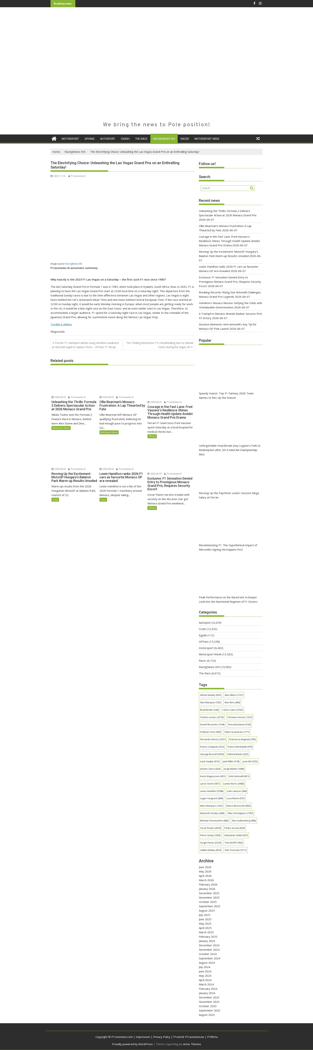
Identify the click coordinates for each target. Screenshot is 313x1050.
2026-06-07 (60, 397)
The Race (141, 138)
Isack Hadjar (209, 761)
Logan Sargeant (211, 798)
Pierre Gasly (210, 835)
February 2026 (208, 884)
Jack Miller (231, 761)
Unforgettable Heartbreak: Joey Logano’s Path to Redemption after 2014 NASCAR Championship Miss (229, 450)
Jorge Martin (234, 768)
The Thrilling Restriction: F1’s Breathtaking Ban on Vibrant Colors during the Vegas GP (159, 345)
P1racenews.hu (194, 1037)
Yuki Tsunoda (235, 850)
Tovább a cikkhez (61, 324)
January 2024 (207, 993)
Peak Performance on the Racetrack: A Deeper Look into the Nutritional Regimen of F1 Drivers (228, 599)
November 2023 (209, 1001)
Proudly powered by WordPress (132, 1044)
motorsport (70, 138)
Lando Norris (233, 783)
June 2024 (205, 971)
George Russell (212, 754)
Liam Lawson (237, 791)
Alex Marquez (210, 702)
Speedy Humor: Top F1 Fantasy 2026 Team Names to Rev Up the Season (226, 395)
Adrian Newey (210, 695)
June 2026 (205, 867)
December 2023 (209, 997)
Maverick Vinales (212, 813)
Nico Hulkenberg (244, 820)
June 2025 (205, 919)
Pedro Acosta (234, 828)
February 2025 (208, 936)
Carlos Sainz (232, 709)
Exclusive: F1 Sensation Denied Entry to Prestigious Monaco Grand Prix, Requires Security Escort (230, 281)
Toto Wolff (234, 842)
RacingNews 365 (164, 138)
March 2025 (206, 932)
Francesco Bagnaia (242, 739)
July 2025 (204, 915)
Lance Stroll (210, 783)
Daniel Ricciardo (212, 724)
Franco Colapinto (212, 746)
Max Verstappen (240, 813)
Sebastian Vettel (236, 835)
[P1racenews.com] (54, 138)
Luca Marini (236, 798)
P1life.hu (212, 1037)
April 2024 (205, 980)
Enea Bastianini (239, 724)
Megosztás (58, 331)
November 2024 (209, 949)
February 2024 (208, 988)
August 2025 (207, 910)
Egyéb (203, 635)
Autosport (107, 138)
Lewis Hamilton (211, 791)
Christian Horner (239, 717)
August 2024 (207, 962)
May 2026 (205, 871)
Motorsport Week (207, 138)
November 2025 (209, 897)
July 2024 (204, 967)
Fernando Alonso (213, 739)
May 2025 (205, 923)
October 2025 (208, 902)
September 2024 (209, 958)
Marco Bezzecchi (238, 805)
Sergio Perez (210, 842)
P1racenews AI (78, 176)
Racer (185, 138)
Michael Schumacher (214, 820)
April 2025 (205, 928)
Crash (125, 138)
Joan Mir (250, 761)
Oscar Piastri (210, 828)
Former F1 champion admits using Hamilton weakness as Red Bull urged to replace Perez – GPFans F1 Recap (85, 345)
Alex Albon (234, 695)
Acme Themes (192, 1044)
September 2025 (209, 906)
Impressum (143, 1037)
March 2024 (206, 984)
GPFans (90, 138)
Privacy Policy (161, 1037)
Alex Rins (232, 702)
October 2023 (208, 1006)
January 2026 (207, 889)
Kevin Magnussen (212, 776)
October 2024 (208, 954)
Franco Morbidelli (240, 746)
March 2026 (206, 880)
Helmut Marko (237, 754)
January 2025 (207, 941)
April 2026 (205, 876)
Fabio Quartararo (237, 731)
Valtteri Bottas (210, 850)
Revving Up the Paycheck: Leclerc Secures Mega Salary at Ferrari (229, 495)
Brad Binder (209, 709)
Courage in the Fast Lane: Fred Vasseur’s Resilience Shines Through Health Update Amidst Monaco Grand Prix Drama (229, 241)
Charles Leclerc (212, 717)
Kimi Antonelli (239, 776)
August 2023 (207, 1015)
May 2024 (205, 975)
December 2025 (209, 893)
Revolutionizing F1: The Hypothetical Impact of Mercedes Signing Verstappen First (228, 547)
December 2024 (209, 945)
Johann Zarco (210, 768)
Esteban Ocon (210, 731)
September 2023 (209, 1010)
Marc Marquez (211, 805)
